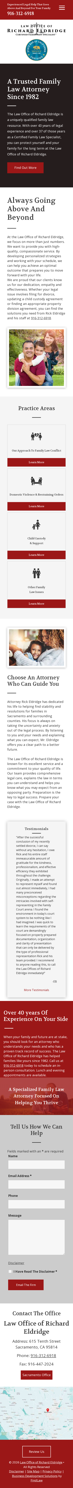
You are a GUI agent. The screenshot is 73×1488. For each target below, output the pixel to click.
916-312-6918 (20, 13)
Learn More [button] (36, 462)
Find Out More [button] (25, 167)
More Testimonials (36, 990)
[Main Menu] (61, 7)
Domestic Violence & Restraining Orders (36, 494)
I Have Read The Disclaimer (35, 1271)
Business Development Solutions (35, 1476)
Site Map (33, 1471)
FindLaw (37, 1480)
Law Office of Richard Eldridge (41, 1462)
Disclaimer (16, 1263)
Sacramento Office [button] (37, 1375)
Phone (13, 1196)
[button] (69, 1462)
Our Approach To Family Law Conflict (36, 450)
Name (13, 1156)
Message (14, 1215)
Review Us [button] (36, 1451)
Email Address (20, 1176)
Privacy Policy (52, 1471)
